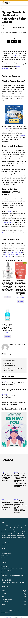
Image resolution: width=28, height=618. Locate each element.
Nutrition (3, 381)
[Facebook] (8, 41)
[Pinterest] (15, 41)
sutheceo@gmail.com (19, 27)
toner (9, 211)
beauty (9, 354)
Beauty (3, 8)
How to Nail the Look (9, 367)
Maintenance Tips (8, 370)
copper (7, 128)
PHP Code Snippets (8, 617)
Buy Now (7, 297)
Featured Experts (8, 363)
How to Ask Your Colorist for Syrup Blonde (14, 368)
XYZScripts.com (20, 617)
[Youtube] (8, 543)
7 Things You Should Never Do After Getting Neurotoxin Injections (6, 477)
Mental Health (4, 394)
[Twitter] (12, 41)
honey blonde (22, 135)
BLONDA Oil (8, 256)
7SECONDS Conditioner (11, 254)
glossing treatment (7, 233)
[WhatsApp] (19, 41)
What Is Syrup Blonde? (9, 365)
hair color (14, 55)
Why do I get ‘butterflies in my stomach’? (13, 582)
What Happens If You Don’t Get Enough (13, 409)
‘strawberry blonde (7, 222)
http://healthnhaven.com (15, 347)
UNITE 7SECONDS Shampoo (13, 252)
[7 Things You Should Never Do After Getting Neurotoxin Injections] (7, 467)
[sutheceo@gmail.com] (5, 347)
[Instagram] (5, 543)
